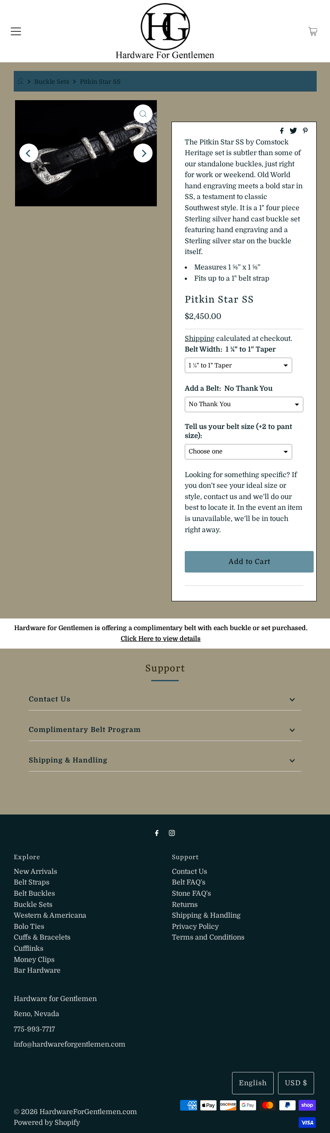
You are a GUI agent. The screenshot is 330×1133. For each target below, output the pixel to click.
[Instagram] (172, 833)
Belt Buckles (34, 893)
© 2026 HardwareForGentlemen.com (75, 1112)
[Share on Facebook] (282, 131)
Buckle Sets (51, 81)
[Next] (143, 153)
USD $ (296, 1083)
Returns (185, 905)
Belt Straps (31, 882)
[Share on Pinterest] (305, 131)
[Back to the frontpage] (22, 81)
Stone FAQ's (191, 893)
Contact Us (49, 699)
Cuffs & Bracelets (42, 937)
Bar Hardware (37, 970)
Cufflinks (28, 948)
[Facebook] (157, 833)
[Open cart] (313, 31)
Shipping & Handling (68, 760)
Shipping (199, 339)
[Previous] (28, 153)
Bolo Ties (29, 927)
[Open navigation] (16, 31)
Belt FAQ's (188, 882)
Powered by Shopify (47, 1123)
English (253, 1083)
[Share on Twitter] (294, 131)
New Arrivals (35, 872)
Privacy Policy (195, 927)
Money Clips (34, 960)
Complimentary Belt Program (85, 730)
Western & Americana (50, 915)
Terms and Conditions (208, 937)
